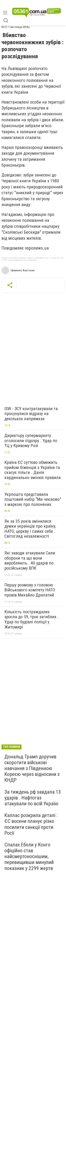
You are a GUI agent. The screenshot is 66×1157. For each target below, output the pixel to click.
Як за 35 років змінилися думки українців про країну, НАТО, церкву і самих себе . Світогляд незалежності (30, 529)
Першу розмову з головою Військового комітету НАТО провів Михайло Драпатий (29, 590)
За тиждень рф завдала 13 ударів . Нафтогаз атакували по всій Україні (32, 798)
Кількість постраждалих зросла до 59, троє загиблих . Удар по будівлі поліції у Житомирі (31, 619)
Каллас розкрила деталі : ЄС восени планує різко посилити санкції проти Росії (31, 824)
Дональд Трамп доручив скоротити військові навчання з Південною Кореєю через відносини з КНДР (32, 768)
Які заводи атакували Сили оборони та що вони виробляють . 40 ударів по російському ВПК (29, 560)
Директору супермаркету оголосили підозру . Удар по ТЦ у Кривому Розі (30, 440)
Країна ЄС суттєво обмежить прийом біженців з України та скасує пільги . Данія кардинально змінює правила (32, 470)
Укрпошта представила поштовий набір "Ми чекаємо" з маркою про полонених (32, 499)
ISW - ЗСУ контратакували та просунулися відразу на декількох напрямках (31, 413)
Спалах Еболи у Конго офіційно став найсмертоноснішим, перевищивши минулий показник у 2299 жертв (29, 856)
